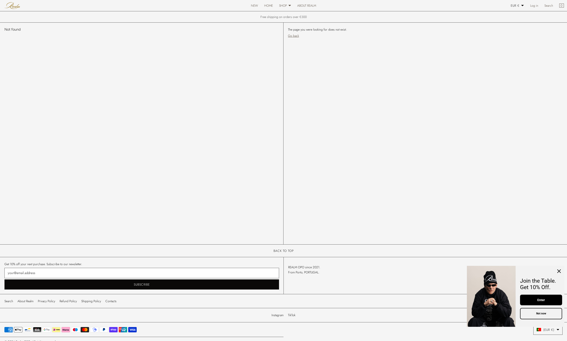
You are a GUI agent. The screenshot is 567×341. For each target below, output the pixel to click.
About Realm (25, 301)
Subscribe (142, 284)
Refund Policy (68, 301)
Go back (293, 35)
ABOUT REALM (306, 5)
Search (548, 5)
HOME (268, 5)
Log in (534, 5)
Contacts (111, 301)
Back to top (284, 251)
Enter (541, 300)
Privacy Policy (46, 301)
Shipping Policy (91, 301)
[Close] (559, 271)
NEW (254, 5)
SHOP (283, 5)
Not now (541, 313)
